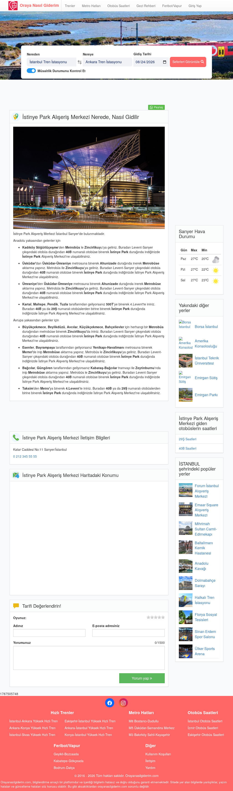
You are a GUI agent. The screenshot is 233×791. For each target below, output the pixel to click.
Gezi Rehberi (146, 5)
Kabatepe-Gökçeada (69, 760)
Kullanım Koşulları (158, 754)
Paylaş (158, 107)
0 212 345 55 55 (25, 456)
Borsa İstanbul (206, 326)
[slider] (156, 617)
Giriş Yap (195, 5)
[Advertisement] (92, 94)
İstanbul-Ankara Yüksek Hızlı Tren (33, 721)
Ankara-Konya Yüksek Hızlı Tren (32, 728)
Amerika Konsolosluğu (206, 343)
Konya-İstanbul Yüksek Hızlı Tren (88, 734)
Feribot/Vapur (172, 5)
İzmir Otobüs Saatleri (203, 728)
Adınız (18, 625)
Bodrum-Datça (64, 767)
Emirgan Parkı (206, 394)
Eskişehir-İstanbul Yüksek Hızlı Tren (90, 721)
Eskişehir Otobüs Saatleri (206, 734)
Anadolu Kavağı (201, 566)
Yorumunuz (22, 642)
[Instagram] (123, 702)
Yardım (150, 767)
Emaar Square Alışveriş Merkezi (206, 510)
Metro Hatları (91, 5)
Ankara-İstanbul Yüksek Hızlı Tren (89, 728)
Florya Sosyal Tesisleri (206, 617)
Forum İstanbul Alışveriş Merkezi (207, 491)
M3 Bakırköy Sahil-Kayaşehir (149, 734)
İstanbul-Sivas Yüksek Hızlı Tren (32, 734)
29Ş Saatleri (187, 439)
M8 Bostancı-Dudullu (144, 721)
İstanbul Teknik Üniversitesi (207, 360)
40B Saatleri (187, 448)
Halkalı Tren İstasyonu (204, 600)
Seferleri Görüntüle (186, 61)
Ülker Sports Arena (205, 651)
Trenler (70, 5)
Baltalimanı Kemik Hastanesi (204, 548)
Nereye (88, 54)
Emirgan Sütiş (206, 377)
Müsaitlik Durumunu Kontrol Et (62, 70)
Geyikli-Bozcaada (66, 754)
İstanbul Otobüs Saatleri (205, 721)
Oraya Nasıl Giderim (39, 5)
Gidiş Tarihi (142, 54)
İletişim (150, 760)
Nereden (33, 54)
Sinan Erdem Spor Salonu (205, 634)
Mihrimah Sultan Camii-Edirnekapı (206, 529)
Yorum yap (141, 678)
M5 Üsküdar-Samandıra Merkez (152, 728)
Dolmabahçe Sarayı (205, 583)
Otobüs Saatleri (118, 5)
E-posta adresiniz (105, 625)
